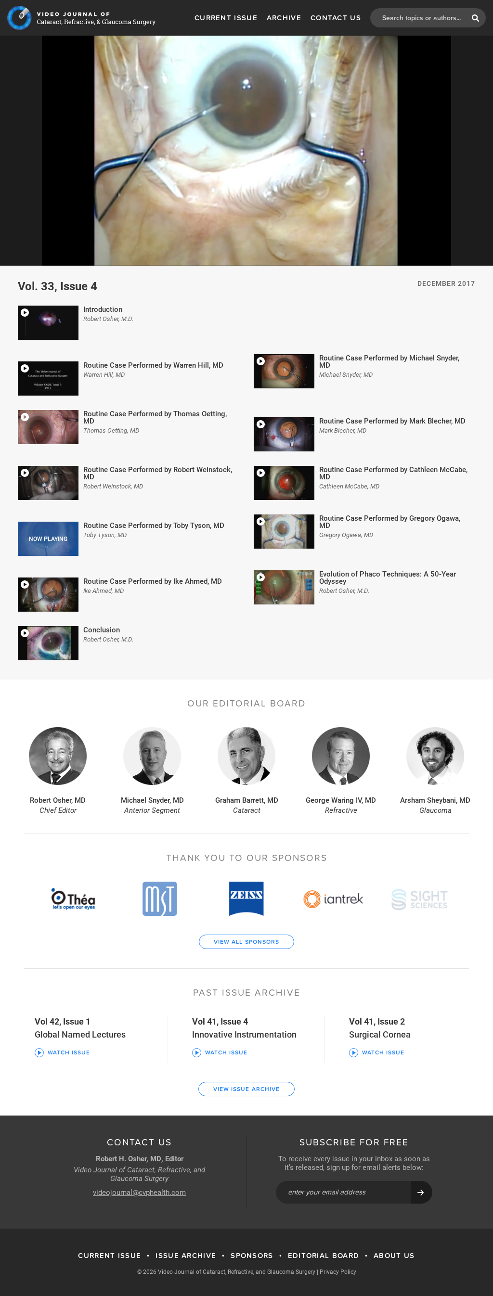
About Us (394, 1255)
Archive (284, 17)
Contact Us (336, 17)
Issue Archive (186, 1255)
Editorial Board (324, 1255)
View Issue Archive (246, 1089)
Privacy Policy (338, 1271)
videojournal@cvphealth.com (139, 1192)
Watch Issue (69, 1052)
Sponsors (252, 1255)
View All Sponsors (247, 941)
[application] (246, 151)
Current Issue (226, 17)
